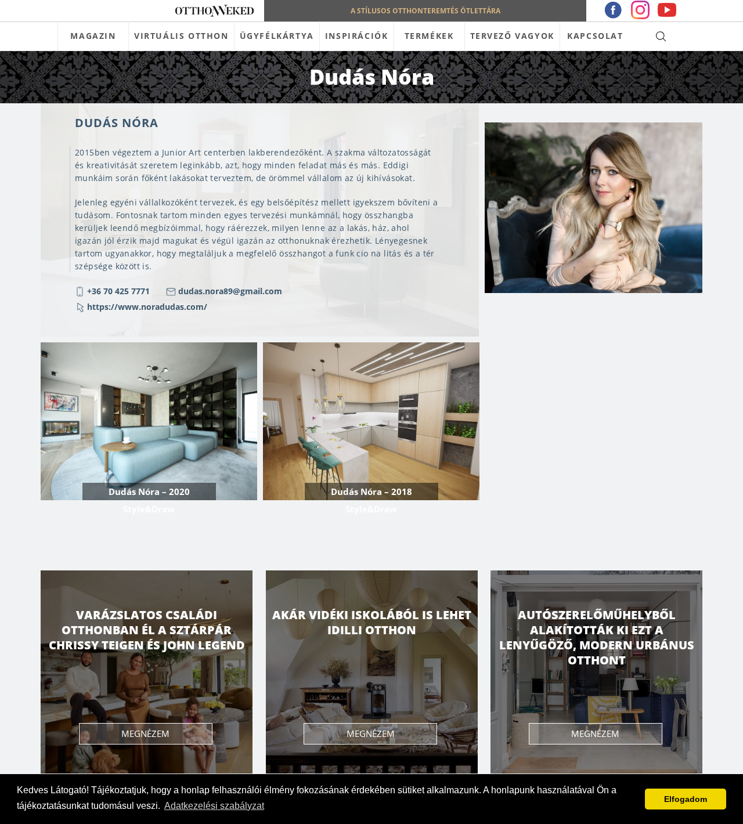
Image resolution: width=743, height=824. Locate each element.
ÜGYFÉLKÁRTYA (277, 35)
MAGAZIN (93, 35)
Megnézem (145, 733)
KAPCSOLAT (595, 35)
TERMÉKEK (429, 35)
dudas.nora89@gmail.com (230, 291)
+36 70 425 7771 (118, 291)
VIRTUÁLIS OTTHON (181, 35)
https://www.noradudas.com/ (147, 306)
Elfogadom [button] (685, 799)
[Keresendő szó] (661, 35)
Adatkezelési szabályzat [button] (214, 806)
